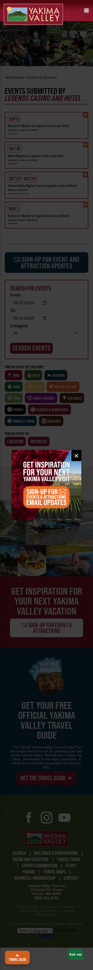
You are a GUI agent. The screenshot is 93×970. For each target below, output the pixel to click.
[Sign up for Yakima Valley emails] (46, 485)
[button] (86, 10)
